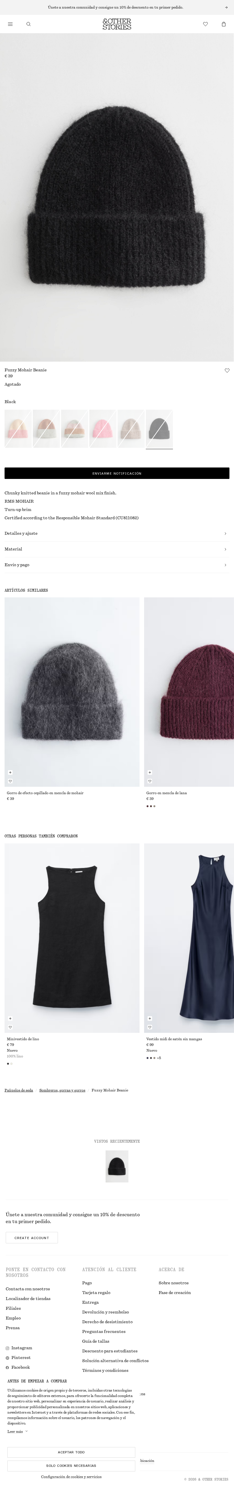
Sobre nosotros (174, 1283)
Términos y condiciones (105, 1371)
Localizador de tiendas (28, 1299)
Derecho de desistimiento (107, 1322)
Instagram (21, 1348)
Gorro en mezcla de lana (166, 793)
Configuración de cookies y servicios (71, 1477)
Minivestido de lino (23, 1039)
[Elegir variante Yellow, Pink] (18, 429)
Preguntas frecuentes (104, 1332)
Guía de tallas (95, 1342)
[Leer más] (117, 7)
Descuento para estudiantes (110, 1351)
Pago (87, 1283)
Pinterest (21, 1358)
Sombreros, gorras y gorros (62, 1090)
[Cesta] (224, 24)
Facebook (20, 1368)
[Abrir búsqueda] (28, 24)
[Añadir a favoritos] (227, 370)
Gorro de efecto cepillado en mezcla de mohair (45, 793)
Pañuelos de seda (19, 1090)
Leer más (15, 1431)
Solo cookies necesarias (71, 1465)
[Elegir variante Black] (159, 429)
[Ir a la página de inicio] (117, 24)
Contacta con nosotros (28, 1289)
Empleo (13, 1318)
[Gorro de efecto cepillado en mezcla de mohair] (72, 692)
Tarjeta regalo (96, 1293)
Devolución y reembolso (105, 1312)
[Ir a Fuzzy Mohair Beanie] (117, 1166)
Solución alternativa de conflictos (115, 1361)
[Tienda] (10, 24)
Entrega (90, 1303)
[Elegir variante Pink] (74, 429)
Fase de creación (175, 1293)
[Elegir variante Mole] (131, 429)
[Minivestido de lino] (72, 938)
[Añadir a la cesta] (10, 772)
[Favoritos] (205, 24)
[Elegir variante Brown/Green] (46, 429)
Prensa (13, 1328)
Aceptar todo (71, 1452)
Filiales (13, 1309)
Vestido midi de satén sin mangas (174, 1039)
